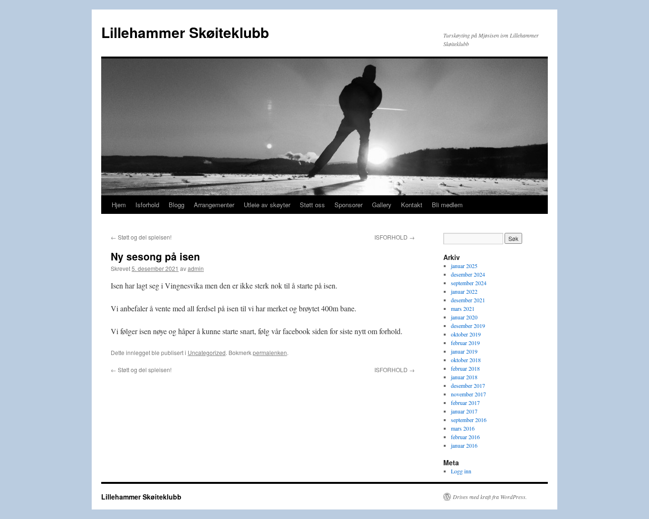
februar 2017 (465, 402)
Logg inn (461, 471)
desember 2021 (468, 300)
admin (196, 268)
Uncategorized (207, 352)
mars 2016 (463, 428)
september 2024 (469, 283)
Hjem (119, 204)
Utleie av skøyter (267, 204)
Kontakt (411, 204)
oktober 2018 (466, 360)
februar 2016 (465, 437)
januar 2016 (464, 445)
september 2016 (469, 419)
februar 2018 (465, 368)
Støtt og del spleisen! (141, 237)
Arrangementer (214, 204)
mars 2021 (463, 308)
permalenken (270, 352)
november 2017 (468, 394)
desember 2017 (468, 385)
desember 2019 (468, 325)
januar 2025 (464, 265)
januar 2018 (464, 377)
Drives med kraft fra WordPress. (490, 496)
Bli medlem (447, 204)
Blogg (176, 204)
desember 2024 (468, 274)
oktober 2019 (466, 334)
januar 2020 (464, 317)
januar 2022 (464, 291)
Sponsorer (348, 204)
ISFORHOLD (394, 237)
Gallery (381, 204)
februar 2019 (465, 342)
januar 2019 (464, 351)
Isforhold (147, 204)
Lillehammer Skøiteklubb (185, 32)
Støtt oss (312, 204)
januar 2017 (464, 411)
